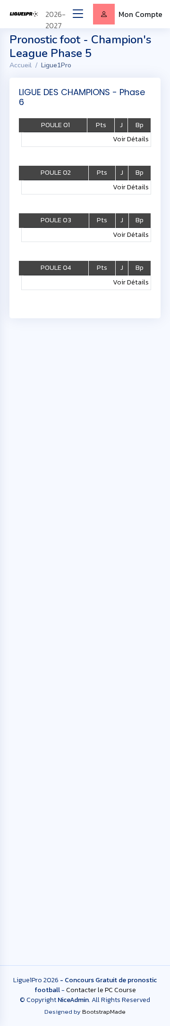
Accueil (20, 65)
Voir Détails (131, 139)
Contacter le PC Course (101, 990)
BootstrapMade (104, 1011)
